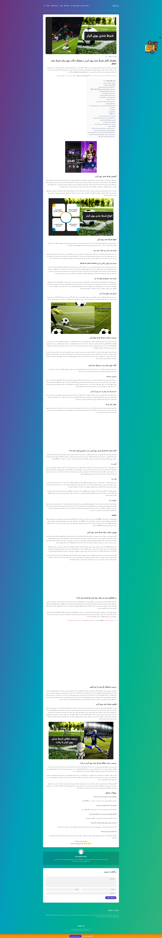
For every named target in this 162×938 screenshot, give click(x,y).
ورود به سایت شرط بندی (75, 936)
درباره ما (83, 930)
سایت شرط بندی (85, 5)
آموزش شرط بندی (74, 5)
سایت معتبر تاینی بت (111, 467)
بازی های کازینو (54, 5)
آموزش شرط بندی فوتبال (83, 75)
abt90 (99, 519)
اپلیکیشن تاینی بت (99, 620)
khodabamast (81, 856)
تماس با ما (87, 930)
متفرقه (48, 5)
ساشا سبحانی (113, 519)
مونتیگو (85, 491)
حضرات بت (113, 504)
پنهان (104, 80)
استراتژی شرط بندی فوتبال (80, 72)
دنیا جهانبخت (85, 482)
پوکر (61, 5)
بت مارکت (115, 5)
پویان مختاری (88, 504)
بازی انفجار (66, 5)
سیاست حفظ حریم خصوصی (77, 930)
